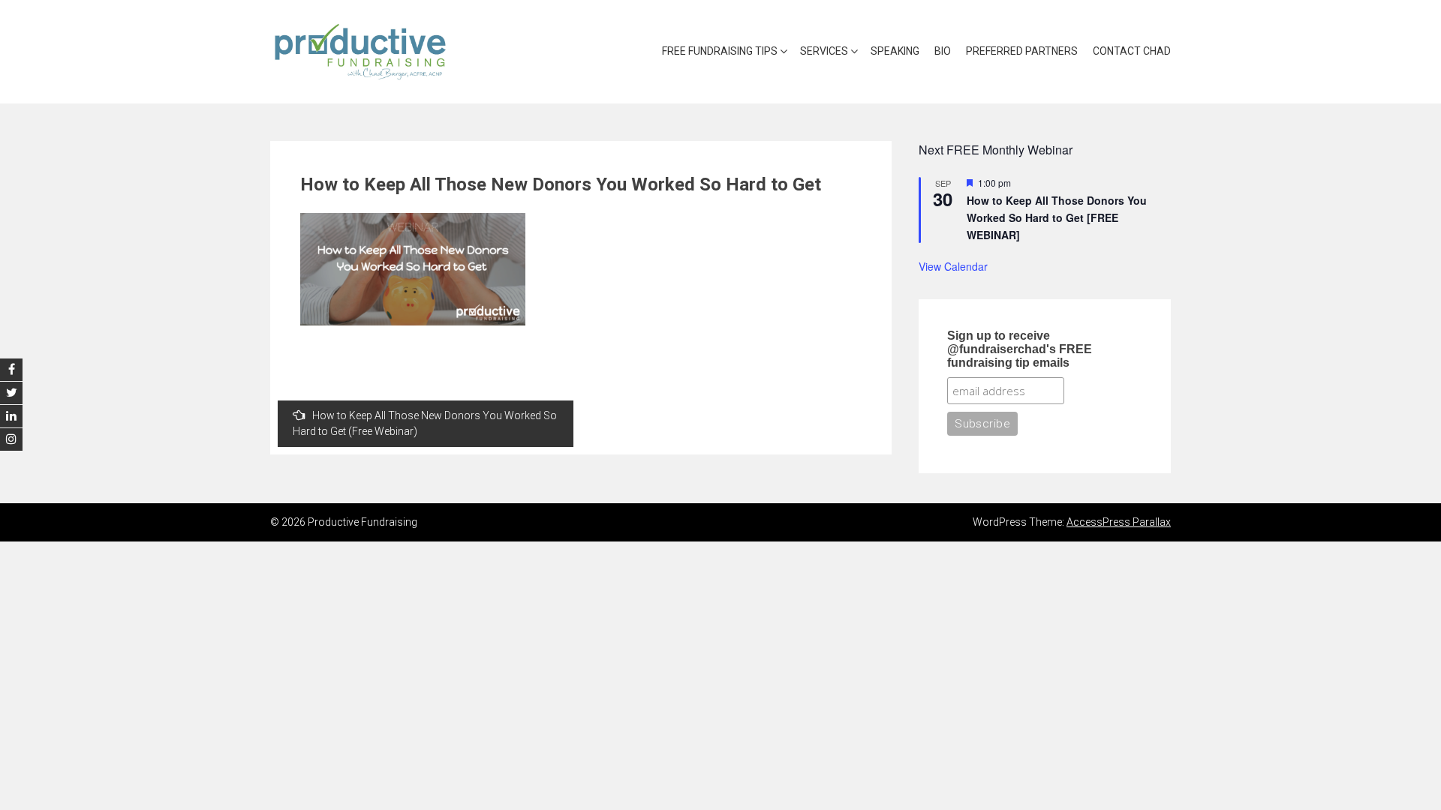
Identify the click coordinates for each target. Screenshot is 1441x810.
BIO (942, 51)
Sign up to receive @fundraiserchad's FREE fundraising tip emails (1019, 349)
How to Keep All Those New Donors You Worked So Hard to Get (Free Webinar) (425, 423)
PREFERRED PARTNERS (1022, 51)
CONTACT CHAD (1132, 51)
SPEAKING (895, 51)
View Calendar (953, 266)
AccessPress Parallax (1118, 522)
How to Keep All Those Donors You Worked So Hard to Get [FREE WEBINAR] (1057, 217)
